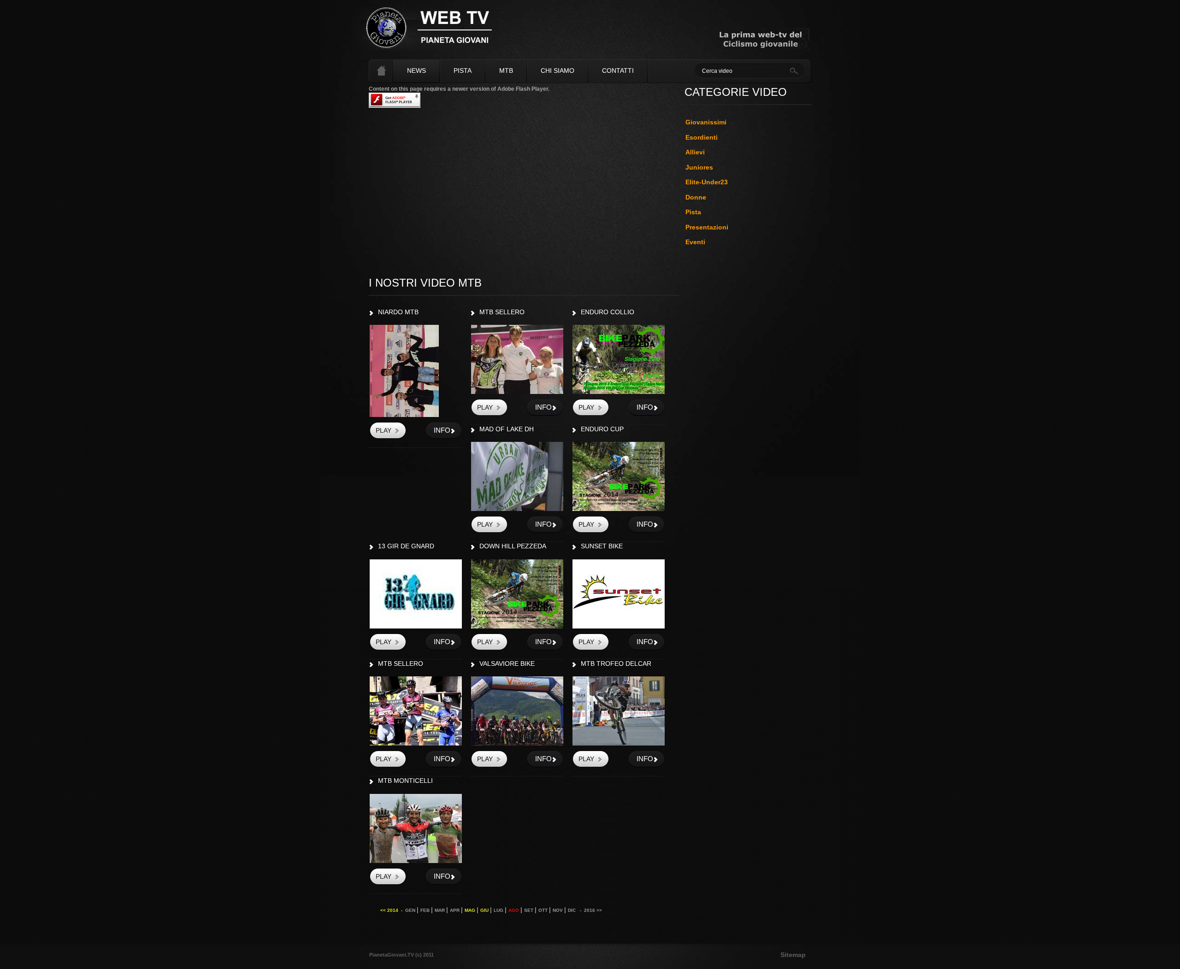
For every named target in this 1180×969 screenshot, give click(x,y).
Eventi (695, 242)
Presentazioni (706, 227)
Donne (695, 197)
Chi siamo (557, 70)
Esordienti (701, 137)
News (416, 70)
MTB (506, 70)
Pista (463, 70)
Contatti (618, 70)
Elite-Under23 (706, 182)
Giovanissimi (705, 122)
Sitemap (793, 954)
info (442, 430)
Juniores (699, 167)
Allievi (695, 152)
